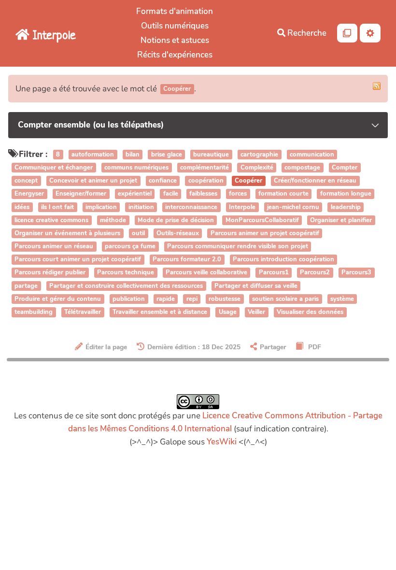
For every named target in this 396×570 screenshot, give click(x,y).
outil (138, 233)
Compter (344, 167)
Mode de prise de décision (176, 220)
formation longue (345, 194)
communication (312, 154)
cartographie (259, 154)
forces (238, 194)
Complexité (256, 167)
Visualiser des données (310, 312)
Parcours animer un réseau (53, 246)
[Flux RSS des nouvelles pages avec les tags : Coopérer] (377, 86)
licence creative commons (51, 220)
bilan (133, 154)
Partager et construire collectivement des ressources (126, 286)
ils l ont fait (57, 207)
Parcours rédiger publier (49, 273)
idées (21, 207)
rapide (165, 299)
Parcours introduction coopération (283, 260)
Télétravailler (82, 312)
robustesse (224, 299)
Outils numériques (175, 25)
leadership (346, 207)
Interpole (242, 207)
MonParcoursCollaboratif (262, 220)
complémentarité (204, 167)
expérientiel (135, 194)
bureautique (211, 154)
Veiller (256, 312)
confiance (163, 180)
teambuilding (33, 312)
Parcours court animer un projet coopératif (77, 260)
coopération (206, 180)
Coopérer (248, 180)
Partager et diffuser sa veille (255, 286)
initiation (141, 207)
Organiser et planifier (341, 220)
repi (192, 299)
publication (129, 299)
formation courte (283, 194)
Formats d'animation (174, 11)
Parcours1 (274, 273)
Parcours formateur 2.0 (187, 260)
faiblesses (203, 194)
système (342, 299)
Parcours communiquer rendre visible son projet (237, 246)
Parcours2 (315, 273)
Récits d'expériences (174, 54)
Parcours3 (356, 273)
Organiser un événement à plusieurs (67, 233)
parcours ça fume (130, 246)
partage (26, 286)
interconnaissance (191, 207)
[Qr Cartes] (347, 33)
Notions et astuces (175, 40)
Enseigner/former (81, 194)
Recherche (305, 33)
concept (26, 180)
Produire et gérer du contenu (57, 299)
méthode (113, 220)
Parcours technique (125, 273)
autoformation (92, 154)
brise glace (166, 154)
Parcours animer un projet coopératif (265, 233)
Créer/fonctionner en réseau (315, 180)
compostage (302, 167)
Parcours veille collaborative (206, 273)
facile (170, 194)
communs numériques (136, 167)
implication (101, 207)
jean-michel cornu (293, 207)
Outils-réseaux (177, 233)
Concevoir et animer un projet (93, 180)
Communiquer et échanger (53, 167)
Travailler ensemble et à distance (160, 312)
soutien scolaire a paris (285, 299)
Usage (228, 312)
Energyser (29, 194)
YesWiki (222, 441)
